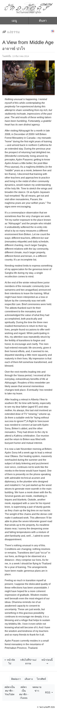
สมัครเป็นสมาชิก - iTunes (23, 692)
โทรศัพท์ (41, 679)
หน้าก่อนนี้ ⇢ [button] (47, 662)
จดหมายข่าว (36, 689)
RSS (48, 692)
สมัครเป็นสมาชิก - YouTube (10, 691)
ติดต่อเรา (16, 679)
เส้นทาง (29, 679)
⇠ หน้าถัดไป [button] (10, 662)
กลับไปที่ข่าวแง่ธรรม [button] (28, 662)
